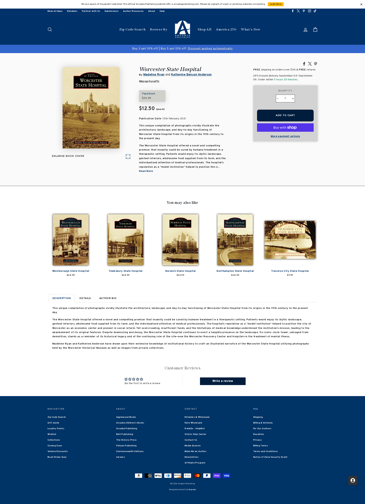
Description (61, 298)
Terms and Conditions (265, 451)
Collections (54, 440)
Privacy (257, 440)
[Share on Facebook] (304, 63)
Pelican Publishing (126, 445)
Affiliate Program (195, 462)
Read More (146, 171)
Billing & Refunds (263, 422)
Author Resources (133, 11)
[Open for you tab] (352, 480)
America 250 (226, 29)
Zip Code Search (132, 29)
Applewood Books (126, 417)
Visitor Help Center (195, 434)
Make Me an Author (195, 451)
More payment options (285, 136)
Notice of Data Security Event (270, 457)
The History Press (126, 440)
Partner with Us (91, 11)
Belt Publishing (124, 434)
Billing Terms (260, 445)
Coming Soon (55, 445)
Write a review (222, 381)
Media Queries (193, 445)
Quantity (285, 90)
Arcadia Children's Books (130, 422)
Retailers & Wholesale (197, 417)
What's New (250, 29)
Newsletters (192, 457)
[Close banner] (361, 4)
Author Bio (108, 298)
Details (85, 298)
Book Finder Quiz (57, 457)
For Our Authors (262, 428)
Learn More (276, 4)
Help (162, 11)
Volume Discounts (58, 451)
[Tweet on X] (310, 63)
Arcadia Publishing (126, 428)
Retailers (72, 11)
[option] (182, 49)
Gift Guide (53, 422)
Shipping (258, 417)
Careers (120, 457)
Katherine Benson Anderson (191, 75)
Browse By (158, 29)
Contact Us (191, 440)
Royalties (258, 434)
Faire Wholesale (193, 422)
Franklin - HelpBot (195, 428)
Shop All (204, 29)
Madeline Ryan (154, 75)
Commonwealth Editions (130, 451)
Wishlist (52, 434)
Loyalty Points (56, 428)
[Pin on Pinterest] (315, 63)
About (151, 11)
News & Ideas (55, 11)
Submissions (112, 11)
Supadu (192, 489)
